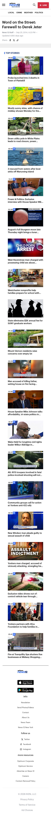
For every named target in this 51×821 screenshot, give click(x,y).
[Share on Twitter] (14, 40)
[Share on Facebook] (10, 40)
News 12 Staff (7, 32)
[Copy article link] (17, 40)
